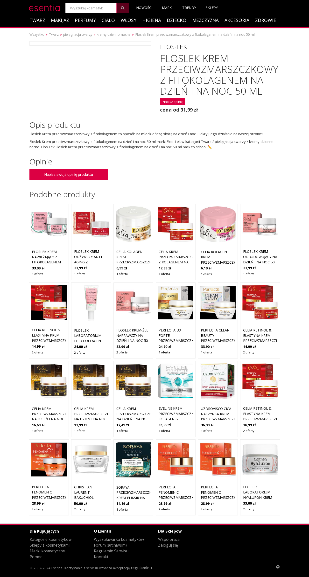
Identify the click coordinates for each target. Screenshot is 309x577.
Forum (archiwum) (110, 545)
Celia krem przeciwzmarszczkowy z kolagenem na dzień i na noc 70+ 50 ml (180, 262)
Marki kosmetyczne (47, 551)
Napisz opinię (173, 101)
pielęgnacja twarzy (77, 34)
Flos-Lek (173, 46)
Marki (167, 7)
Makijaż (60, 20)
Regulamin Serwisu (111, 551)
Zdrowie (265, 20)
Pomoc (36, 556)
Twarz (37, 20)
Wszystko (36, 34)
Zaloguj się (168, 545)
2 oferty (37, 352)
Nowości (144, 7)
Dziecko (176, 20)
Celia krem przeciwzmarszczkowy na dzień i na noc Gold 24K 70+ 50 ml (137, 419)
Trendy (189, 7)
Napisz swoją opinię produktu (68, 174)
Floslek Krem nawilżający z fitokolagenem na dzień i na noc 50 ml (48, 262)
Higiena (151, 20)
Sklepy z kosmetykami (50, 545)
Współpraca (169, 539)
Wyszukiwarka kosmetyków (119, 539)
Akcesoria (237, 20)
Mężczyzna (205, 20)
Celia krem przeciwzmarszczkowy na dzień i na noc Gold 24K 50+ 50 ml (53, 419)
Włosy (128, 20)
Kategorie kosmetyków (50, 539)
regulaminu (141, 567)
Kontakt (101, 556)
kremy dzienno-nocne (114, 34)
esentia (44, 6)
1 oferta (37, 274)
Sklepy (212, 7)
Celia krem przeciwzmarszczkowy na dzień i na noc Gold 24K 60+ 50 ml (95, 419)
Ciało (108, 20)
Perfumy (85, 20)
